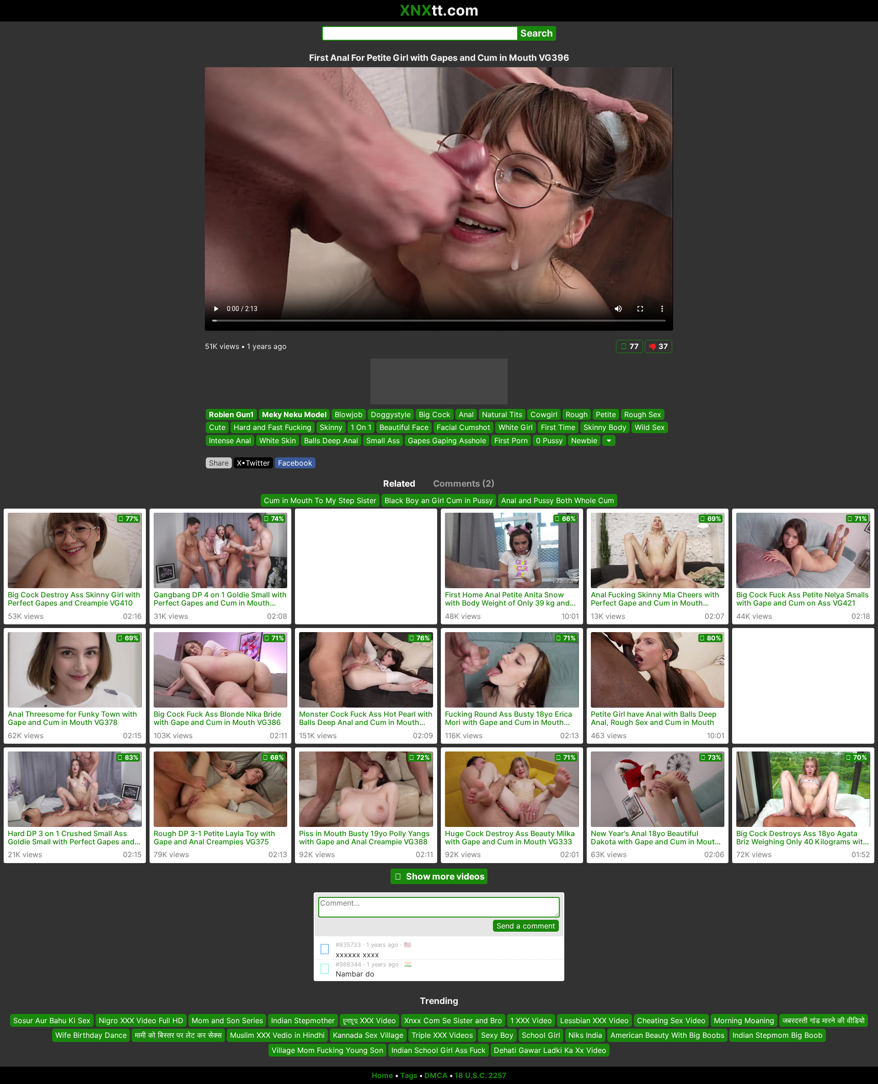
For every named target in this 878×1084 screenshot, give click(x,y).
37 (663, 346)
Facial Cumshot (463, 427)
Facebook (295, 462)
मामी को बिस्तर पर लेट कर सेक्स (178, 1035)
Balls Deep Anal (331, 440)
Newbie (584, 440)
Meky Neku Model (294, 414)
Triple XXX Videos (442, 1035)
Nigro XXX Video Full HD (141, 1020)
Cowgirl (543, 414)
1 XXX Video (531, 1020)
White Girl (515, 427)
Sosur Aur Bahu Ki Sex (52, 1020)
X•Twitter (253, 462)
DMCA (436, 1075)
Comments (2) (464, 483)
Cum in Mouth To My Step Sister (320, 500)
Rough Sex (642, 414)
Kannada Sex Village (368, 1035)
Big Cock (434, 414)
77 (634, 346)
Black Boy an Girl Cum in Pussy (439, 500)
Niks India (585, 1035)
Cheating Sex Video (671, 1020)
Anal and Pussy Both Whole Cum (557, 500)
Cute (217, 427)
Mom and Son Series (227, 1020)
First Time (558, 427)
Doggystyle (391, 414)
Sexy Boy (497, 1035)
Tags (409, 1075)
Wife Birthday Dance (91, 1035)
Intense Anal (230, 440)
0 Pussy (549, 440)
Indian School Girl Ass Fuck (438, 1049)
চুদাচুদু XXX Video (369, 1020)
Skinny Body (605, 427)
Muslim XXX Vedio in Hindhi (277, 1035)
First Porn (511, 440)
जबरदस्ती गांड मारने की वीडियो (823, 1020)
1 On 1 (361, 427)
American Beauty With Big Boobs (667, 1035)
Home (382, 1075)
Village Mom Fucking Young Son (327, 1049)
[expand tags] (609, 440)
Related (399, 483)
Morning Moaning (744, 1020)
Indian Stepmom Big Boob (778, 1035)
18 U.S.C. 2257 (481, 1075)
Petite (606, 414)
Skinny (331, 427)
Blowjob (349, 414)
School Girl (541, 1035)
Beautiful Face (404, 427)
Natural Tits (502, 414)
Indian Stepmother (303, 1020)
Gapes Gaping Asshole (447, 440)
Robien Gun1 (231, 414)
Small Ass (383, 440)
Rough (577, 414)
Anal (466, 414)
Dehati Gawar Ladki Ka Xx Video (550, 1049)
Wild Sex (650, 427)
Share (219, 462)
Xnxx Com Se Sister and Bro (453, 1020)
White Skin (277, 440)
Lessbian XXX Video (594, 1020)
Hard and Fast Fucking (272, 427)
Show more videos (445, 876)
